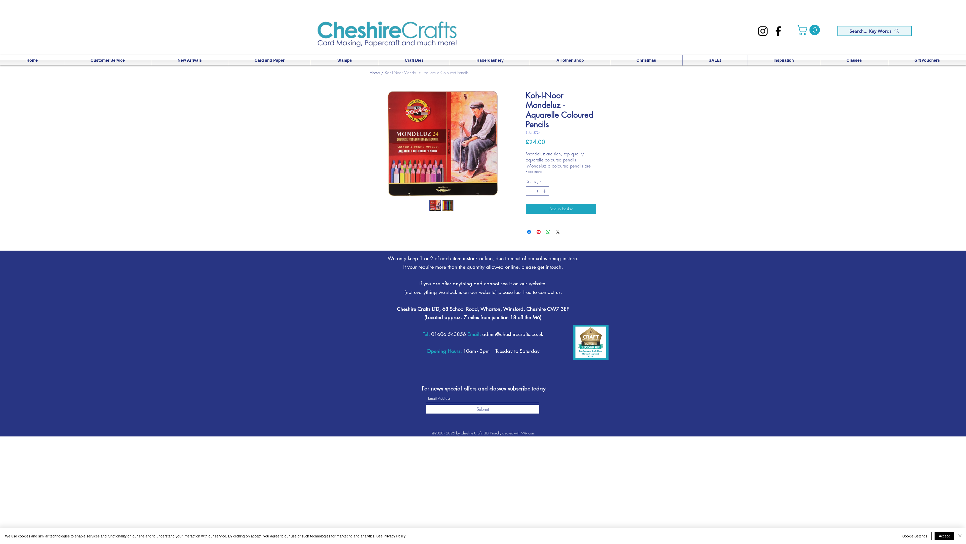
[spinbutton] (537, 191)
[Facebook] (778, 31)
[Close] (960, 536)
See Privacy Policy (391, 535)
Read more (534, 171)
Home (375, 72)
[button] (809, 30)
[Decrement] (530, 191)
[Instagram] (762, 31)
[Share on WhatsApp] (548, 232)
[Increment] (545, 191)
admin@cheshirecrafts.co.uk (512, 334)
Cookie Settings (914, 535)
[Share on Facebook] (529, 232)
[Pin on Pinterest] (539, 232)
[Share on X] (558, 232)
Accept (944, 535)
